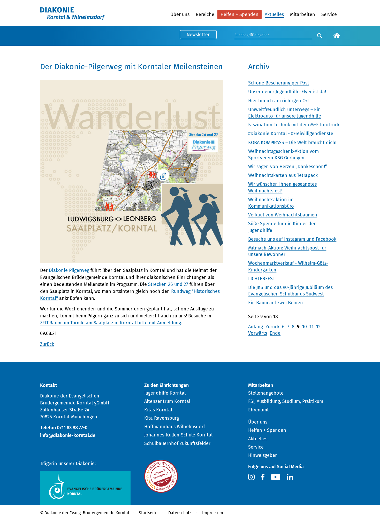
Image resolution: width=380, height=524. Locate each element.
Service (329, 14)
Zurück (47, 344)
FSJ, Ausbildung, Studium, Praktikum (285, 401)
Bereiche (205, 14)
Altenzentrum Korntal (167, 401)
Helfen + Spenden (240, 14)
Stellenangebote (266, 393)
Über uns (179, 14)
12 (318, 327)
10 (304, 327)
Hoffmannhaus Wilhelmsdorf (174, 426)
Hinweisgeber (262, 455)
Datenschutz (179, 512)
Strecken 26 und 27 (168, 284)
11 (311, 327)
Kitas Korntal (158, 410)
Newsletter (198, 34)
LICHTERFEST (261, 278)
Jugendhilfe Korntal (165, 393)
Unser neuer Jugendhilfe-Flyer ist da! (287, 92)
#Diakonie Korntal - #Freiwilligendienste (290, 133)
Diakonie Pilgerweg (69, 270)
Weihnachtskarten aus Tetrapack (283, 175)
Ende (275, 333)
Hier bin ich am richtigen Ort (278, 101)
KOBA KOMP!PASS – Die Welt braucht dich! (292, 142)
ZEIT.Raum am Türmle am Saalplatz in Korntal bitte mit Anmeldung (110, 323)
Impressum (212, 512)
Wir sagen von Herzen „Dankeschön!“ (287, 166)
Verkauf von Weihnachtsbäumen (282, 215)
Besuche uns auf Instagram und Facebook (292, 239)
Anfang (255, 327)
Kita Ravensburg (161, 418)
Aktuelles (274, 14)
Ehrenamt (258, 410)
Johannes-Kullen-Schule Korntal (178, 435)
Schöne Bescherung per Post (278, 83)
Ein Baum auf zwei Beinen (275, 303)
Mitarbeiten (302, 14)
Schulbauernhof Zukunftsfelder (177, 443)
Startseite (148, 512)
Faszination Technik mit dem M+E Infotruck (293, 125)
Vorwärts (257, 333)
